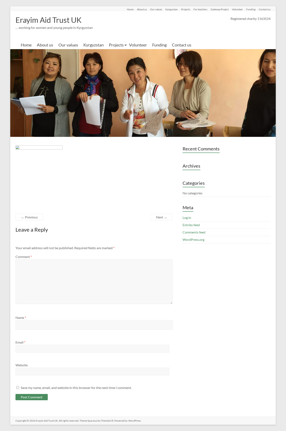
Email (20, 342)
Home (130, 9)
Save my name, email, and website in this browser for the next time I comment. (76, 388)
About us (142, 9)
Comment (23, 257)
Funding (250, 9)
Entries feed (191, 225)
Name (20, 317)
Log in (187, 217)
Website (21, 365)
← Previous (29, 217)
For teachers (200, 9)
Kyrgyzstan (171, 9)
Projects (185, 9)
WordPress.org (193, 239)
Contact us (265, 9)
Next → (161, 217)
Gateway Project (220, 9)
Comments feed (194, 232)
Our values (156, 9)
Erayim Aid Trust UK (48, 19)
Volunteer (237, 9)
